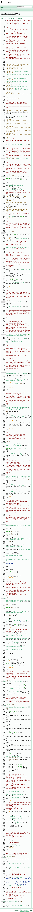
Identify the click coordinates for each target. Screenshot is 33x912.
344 (3, 857)
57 (3, 158)
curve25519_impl (12, 176)
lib (1, 9)
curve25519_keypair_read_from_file (18, 600)
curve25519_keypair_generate (16, 476)
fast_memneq (15, 797)
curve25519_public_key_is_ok (17, 334)
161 (3, 406)
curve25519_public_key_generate (17, 444)
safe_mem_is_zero (20, 338)
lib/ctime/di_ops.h (21, 71)
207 (3, 524)
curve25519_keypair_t (17, 527)
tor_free (13, 665)
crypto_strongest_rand (17, 379)
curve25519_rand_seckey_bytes (16, 373)
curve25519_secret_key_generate (17, 407)
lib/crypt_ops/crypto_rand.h (17, 84)
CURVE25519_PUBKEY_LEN (16, 185)
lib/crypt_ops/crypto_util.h (17, 86)
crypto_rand (14, 383)
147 (3, 372)
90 (3, 233)
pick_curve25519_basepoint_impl (17, 144)
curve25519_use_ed (21, 158)
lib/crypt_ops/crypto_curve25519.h (19, 74)
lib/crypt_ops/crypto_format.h (17, 81)
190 (3, 475)
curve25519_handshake (14, 681)
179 (3, 442)
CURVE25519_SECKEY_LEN (14, 380)
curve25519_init (12, 901)
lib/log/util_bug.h (21, 89)
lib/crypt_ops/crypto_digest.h (17, 78)
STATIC (9, 175)
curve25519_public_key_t (14, 335)
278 (3, 705)
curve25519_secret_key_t (18, 408)
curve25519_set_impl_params (16, 302)
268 (3, 681)
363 (3, 901)
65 (3, 176)
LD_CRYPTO (23, 877)
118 (3, 302)
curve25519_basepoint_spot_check (17, 707)
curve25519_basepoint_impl (16, 233)
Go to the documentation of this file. (11, 18)
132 (3, 334)
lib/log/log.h (19, 88)
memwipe (11, 216)
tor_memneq (15, 642)
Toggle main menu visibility (2, 6)
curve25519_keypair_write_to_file (18, 525)
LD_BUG (17, 877)
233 (3, 598)
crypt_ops (6, 9)
